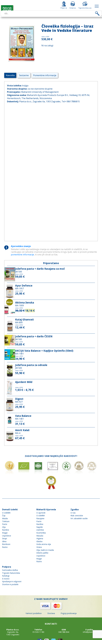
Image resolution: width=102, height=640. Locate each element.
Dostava (51, 613)
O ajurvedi (40, 512)
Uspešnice (6, 535)
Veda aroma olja (43, 544)
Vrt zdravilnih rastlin (79, 518)
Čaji (3, 515)
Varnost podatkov (34, 613)
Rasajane (40, 518)
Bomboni (6, 544)
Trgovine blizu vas (84, 8)
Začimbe (40, 530)
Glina (4, 541)
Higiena (39, 538)
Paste (4, 524)
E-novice (5, 578)
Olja (4, 527)
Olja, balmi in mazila (45, 550)
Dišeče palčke (42, 553)
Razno (5, 547)
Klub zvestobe (77, 515)
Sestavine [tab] (24, 75)
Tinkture (5, 521)
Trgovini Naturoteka (11, 573)
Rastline (5, 530)
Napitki (39, 527)
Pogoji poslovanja (68, 613)
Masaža (39, 535)
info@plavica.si (89, 632)
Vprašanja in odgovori (11, 581)
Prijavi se (64, 8)
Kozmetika (41, 532)
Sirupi (4, 538)
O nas (73, 512)
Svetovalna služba (10, 570)
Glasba (39, 541)
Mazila (5, 518)
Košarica (73, 8)
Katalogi (5, 575)
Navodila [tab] (10, 75)
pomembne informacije (22, 254)
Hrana (39, 547)
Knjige (5, 532)
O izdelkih (6, 512)
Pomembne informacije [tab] (44, 75)
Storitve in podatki (10, 584)
